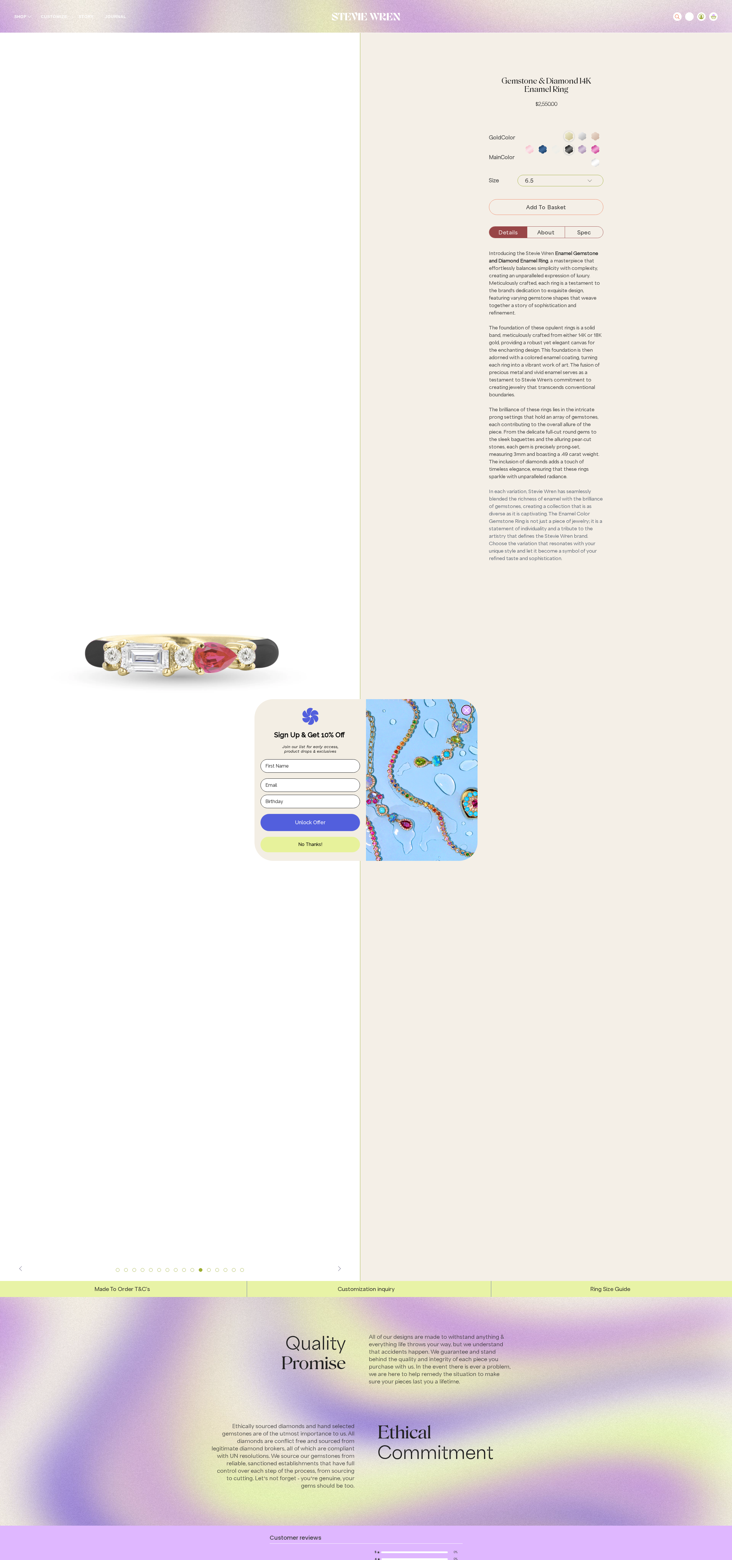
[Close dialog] (467, 710)
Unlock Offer (310, 822)
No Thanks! (310, 844)
